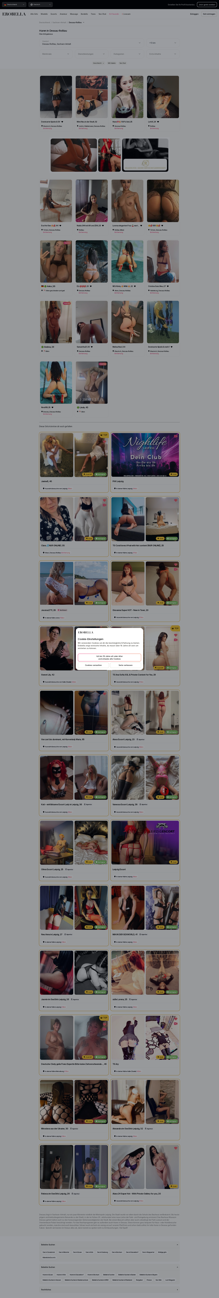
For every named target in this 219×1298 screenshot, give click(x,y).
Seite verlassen (126, 665)
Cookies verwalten (93, 665)
